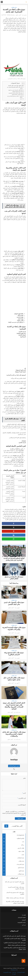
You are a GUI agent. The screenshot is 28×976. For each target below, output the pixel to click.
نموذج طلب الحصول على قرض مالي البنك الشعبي (14, 603)
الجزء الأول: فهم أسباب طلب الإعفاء (15, 85)
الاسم (24, 793)
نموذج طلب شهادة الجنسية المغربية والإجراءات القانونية (14, 628)
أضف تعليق (18, 15)
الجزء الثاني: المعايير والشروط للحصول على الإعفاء (14, 88)
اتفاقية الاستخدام (22, 917)
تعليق (24, 778)
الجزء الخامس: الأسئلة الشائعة (17, 94)
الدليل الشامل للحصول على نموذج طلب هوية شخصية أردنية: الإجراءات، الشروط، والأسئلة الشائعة (14, 706)
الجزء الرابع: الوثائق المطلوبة (17, 91)
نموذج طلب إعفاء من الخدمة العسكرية (15, 93)
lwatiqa (9, 15)
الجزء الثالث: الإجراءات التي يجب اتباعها (15, 90)
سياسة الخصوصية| (7, 972)
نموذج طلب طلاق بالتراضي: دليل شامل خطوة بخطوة (14, 679)
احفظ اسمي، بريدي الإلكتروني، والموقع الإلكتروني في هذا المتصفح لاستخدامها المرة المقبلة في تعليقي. (14, 813)
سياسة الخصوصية (22, 922)
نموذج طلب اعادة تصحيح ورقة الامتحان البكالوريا (14, 653)
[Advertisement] (14, 48)
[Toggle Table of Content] (22, 83)
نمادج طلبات (14, 7)
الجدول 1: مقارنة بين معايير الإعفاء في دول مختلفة (14, 96)
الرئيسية (24, 920)
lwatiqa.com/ (14, 970)
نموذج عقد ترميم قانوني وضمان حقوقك (15, 897)
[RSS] (23, 961)
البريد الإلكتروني (22, 798)
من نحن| (14, 972)
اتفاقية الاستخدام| (21, 972)
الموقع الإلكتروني (22, 805)
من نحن (24, 925)
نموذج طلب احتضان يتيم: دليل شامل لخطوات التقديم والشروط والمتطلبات (14, 734)
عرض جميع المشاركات (14, 766)
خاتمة (21, 98)
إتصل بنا (24, 915)
